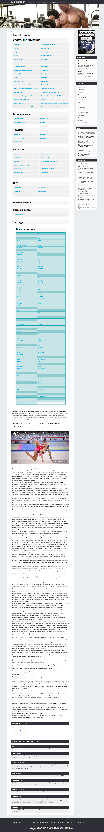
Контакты (76, 2)
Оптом (69, 2)
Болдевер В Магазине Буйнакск (21, 730)
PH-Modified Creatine (83, 112)
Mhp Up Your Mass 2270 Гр (83, 163)
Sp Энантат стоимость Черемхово (85, 201)
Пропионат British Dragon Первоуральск (86, 169)
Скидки (63, 2)
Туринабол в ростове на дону (85, 172)
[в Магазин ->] (86, 54)
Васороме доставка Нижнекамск (21, 727)
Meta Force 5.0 (81, 87)
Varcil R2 (80, 102)
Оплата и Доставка (53, 2)
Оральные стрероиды (83, 117)
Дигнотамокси (81, 107)
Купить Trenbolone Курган (84, 174)
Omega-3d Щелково (83, 166)
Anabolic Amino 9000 (83, 122)
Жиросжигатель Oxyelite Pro (86, 207)
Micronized (80, 94)
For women (80, 92)
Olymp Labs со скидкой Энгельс (84, 204)
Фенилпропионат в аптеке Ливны (86, 196)
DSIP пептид (81, 115)
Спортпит (80, 120)
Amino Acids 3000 (82, 97)
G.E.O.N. (80, 110)
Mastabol (80, 105)
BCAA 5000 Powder (82, 99)
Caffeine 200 (81, 89)
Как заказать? (41, 2)
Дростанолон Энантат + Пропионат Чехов (84, 185)
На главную (34, 822)
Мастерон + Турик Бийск (19, 733)
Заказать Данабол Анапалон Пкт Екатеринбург (85, 190)
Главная (32, 2)
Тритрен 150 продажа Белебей (85, 181)
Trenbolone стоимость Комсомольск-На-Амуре (86, 178)
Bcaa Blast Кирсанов (86, 199)
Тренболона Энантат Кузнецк (85, 193)
